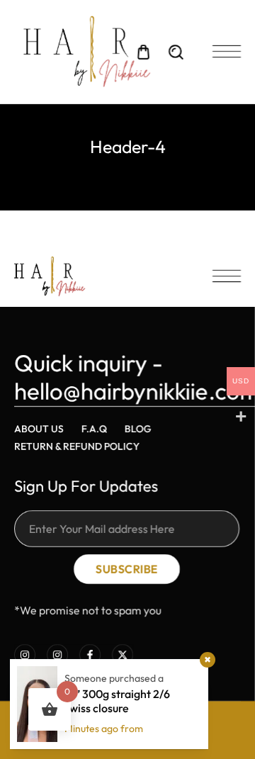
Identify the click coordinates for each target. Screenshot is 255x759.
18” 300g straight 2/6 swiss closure (117, 701)
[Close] (207, 660)
